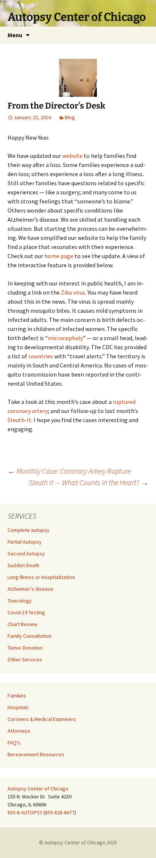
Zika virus (73, 292)
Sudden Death (23, 565)
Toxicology (20, 600)
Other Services (25, 659)
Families (17, 695)
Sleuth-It (19, 420)
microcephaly (65, 338)
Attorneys (19, 730)
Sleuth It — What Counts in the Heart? (88, 482)
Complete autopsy (29, 530)
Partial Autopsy (25, 541)
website (72, 155)
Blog (70, 117)
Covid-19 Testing (26, 612)
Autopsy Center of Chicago (38, 788)
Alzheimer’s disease (30, 588)
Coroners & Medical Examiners (42, 719)
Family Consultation (29, 635)
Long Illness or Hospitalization (41, 577)
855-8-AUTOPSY (25, 812)
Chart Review (22, 624)
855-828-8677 (60, 812)
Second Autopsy (26, 553)
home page (58, 256)
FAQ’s (14, 742)
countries (40, 356)
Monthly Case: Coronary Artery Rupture (69, 471)
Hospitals (18, 707)
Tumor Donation (25, 647)
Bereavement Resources (36, 754)
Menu (15, 35)
